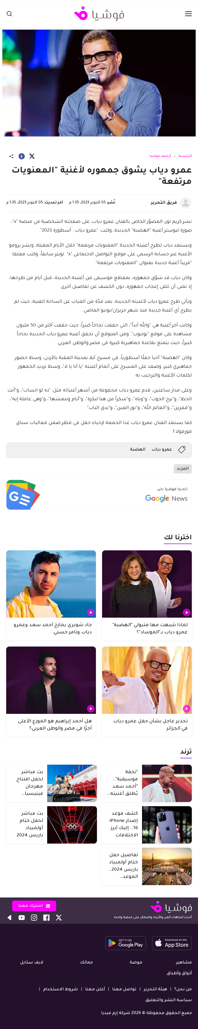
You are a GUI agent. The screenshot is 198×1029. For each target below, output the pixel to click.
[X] (32, 156)
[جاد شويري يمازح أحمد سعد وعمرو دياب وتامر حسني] (51, 584)
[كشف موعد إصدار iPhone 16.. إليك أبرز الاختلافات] (167, 825)
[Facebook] (22, 156)
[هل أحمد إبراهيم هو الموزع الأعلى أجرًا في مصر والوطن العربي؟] (51, 680)
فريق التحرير (164, 203)
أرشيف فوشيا (160, 156)
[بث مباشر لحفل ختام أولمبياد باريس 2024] (72, 825)
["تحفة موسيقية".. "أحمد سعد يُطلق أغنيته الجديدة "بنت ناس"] (167, 783)
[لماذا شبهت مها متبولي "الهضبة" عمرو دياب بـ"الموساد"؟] (147, 584)
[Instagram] (34, 917)
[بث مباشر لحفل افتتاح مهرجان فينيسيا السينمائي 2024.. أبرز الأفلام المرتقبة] (72, 783)
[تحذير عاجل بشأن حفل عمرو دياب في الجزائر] (147, 680)
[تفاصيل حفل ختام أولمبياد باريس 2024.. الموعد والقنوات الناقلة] (167, 866)
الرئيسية (185, 156)
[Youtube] (22, 917)
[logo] (99, 13)
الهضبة (137, 449)
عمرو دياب (162, 449)
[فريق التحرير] (185, 203)
